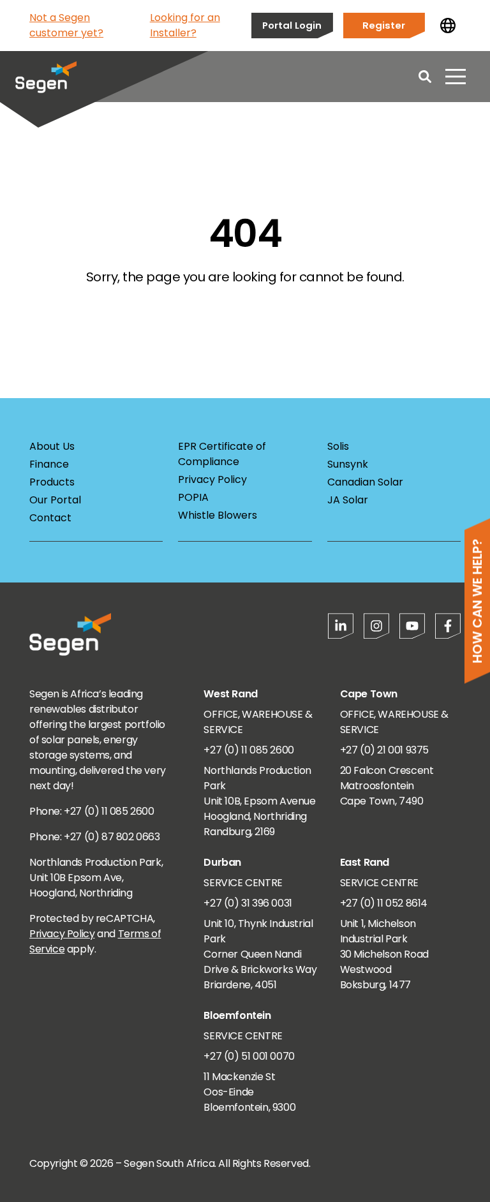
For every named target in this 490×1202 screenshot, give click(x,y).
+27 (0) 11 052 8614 (383, 903)
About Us (52, 446)
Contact (50, 517)
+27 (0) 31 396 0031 (248, 903)
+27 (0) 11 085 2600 (248, 750)
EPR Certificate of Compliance (222, 454)
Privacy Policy (212, 479)
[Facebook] (448, 626)
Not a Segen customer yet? (66, 25)
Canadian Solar (365, 482)
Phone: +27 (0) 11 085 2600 (91, 811)
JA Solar (347, 500)
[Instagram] (376, 626)
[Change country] (448, 25)
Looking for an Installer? (185, 25)
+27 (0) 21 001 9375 (384, 750)
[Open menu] (455, 76)
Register (383, 25)
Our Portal (55, 500)
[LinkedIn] (340, 626)
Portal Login (292, 25)
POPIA (193, 497)
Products (52, 482)
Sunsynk (347, 464)
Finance (49, 464)
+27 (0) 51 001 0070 (249, 1056)
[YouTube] (412, 626)
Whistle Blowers (217, 515)
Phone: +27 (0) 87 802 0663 (94, 836)
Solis (338, 446)
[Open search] (425, 76)
